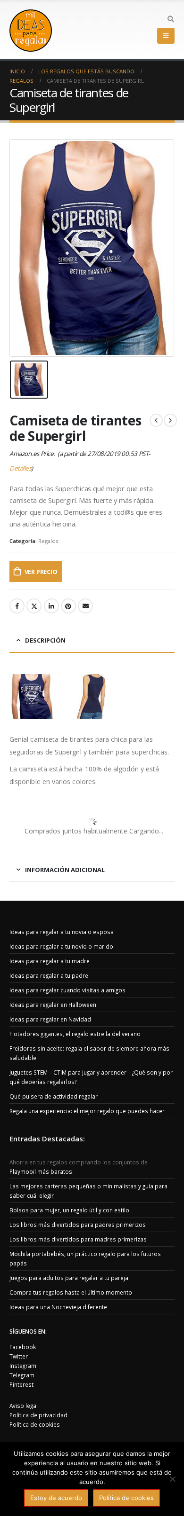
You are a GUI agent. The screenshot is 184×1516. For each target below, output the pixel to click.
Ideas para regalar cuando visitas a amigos (67, 990)
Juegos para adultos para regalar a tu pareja (68, 1277)
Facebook (17, 605)
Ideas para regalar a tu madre (49, 961)
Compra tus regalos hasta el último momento (70, 1292)
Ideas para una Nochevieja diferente (58, 1307)
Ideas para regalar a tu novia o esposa (61, 931)
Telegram (21, 1375)
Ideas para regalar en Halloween (52, 1004)
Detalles (20, 468)
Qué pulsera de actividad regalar (53, 1096)
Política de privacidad (38, 1415)
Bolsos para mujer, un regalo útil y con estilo (69, 1210)
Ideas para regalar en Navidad (50, 1019)
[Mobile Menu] (166, 36)
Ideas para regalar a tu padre (48, 975)
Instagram (22, 1365)
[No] (172, 1479)
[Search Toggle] (171, 19)
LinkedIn (51, 605)
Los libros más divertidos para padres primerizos (77, 1224)
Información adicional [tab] (65, 869)
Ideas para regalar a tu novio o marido (61, 946)
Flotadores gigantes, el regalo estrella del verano (75, 1033)
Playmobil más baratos (40, 1171)
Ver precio (41, 571)
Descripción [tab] (45, 640)
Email (85, 605)
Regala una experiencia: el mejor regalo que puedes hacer (87, 1111)
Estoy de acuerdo (56, 1497)
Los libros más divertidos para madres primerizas (78, 1239)
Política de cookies (34, 1424)
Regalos (48, 540)
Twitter (34, 605)
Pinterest (68, 605)
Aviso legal (23, 1405)
